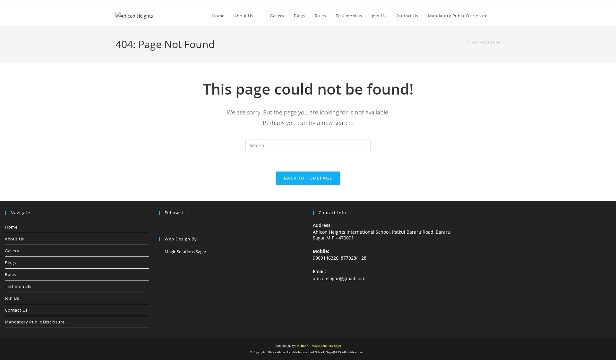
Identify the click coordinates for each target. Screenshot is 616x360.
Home (11, 227)
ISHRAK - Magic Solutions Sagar (319, 345)
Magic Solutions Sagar (185, 252)
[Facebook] (163, 225)
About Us (14, 239)
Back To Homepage (308, 178)
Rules (10, 274)
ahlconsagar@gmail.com (339, 278)
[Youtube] (193, 225)
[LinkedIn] (178, 225)
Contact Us (16, 310)
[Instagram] (170, 225)
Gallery (12, 251)
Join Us (12, 298)
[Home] (464, 42)
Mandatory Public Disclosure (34, 322)
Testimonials (18, 286)
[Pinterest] (186, 225)
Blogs (10, 262)
